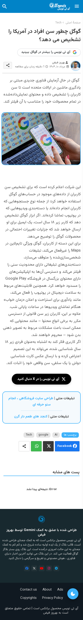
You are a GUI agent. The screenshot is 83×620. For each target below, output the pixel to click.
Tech (58, 23)
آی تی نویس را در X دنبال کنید (38, 379)
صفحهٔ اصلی (73, 23)
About (47, 589)
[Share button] (24, 446)
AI (56, 435)
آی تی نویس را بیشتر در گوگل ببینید (45, 52)
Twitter (48, 446)
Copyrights (28, 598)
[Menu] (77, 6)
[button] (4, 6)
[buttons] (27, 568)
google (43, 435)
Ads (60, 589)
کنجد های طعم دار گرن (30, 416)
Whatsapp (36, 446)
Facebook (64, 446)
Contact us (28, 589)
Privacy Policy (52, 598)
